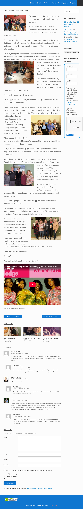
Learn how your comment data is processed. (40, 488)
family (10, 308)
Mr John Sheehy (69, 22)
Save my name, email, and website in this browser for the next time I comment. (29, 470)
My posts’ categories (68, 3)
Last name (70, 74)
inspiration (15, 308)
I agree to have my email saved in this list (72, 112)
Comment (7, 437)
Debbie (13, 399)
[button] (80, 3)
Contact (46, 3)
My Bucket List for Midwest (13, 316)
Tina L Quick (68, 29)
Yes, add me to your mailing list (10, 476)
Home (32, 3)
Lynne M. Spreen (16, 377)
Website (6, 465)
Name (6, 454)
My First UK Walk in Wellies (71, 24)
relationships (21, 308)
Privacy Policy (53, 505)
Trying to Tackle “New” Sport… (51, 316)
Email (5, 459)
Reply (26, 353)
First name (70, 67)
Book (39, 3)
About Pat (55, 3)
